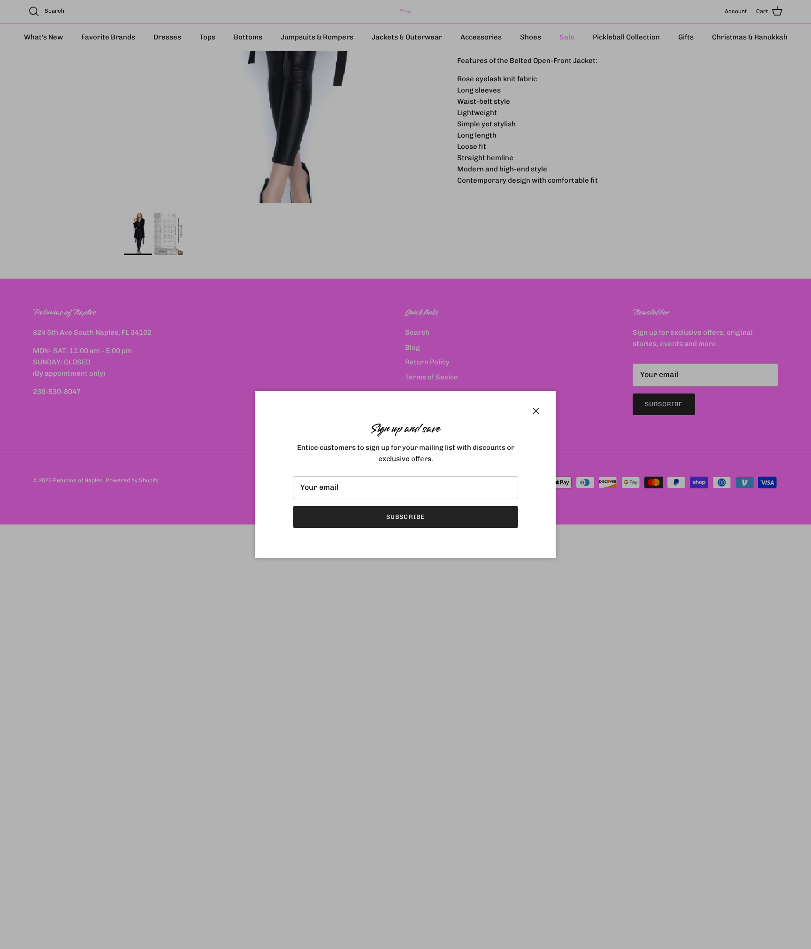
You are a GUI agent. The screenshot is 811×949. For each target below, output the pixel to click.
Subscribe (405, 516)
